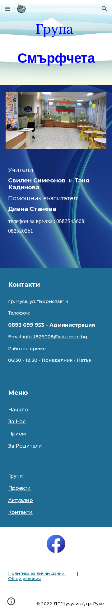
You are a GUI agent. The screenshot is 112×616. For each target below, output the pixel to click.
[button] (7, 8)
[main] (56, 42)
